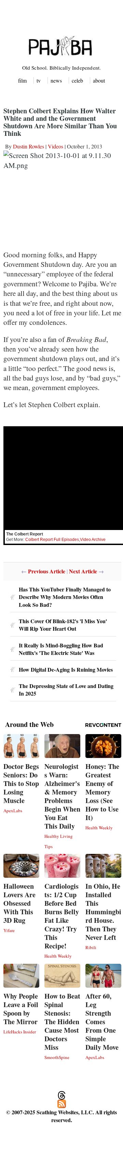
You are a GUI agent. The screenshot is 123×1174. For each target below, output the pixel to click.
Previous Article (46, 571)
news (56, 80)
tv (39, 80)
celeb (77, 80)
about (99, 80)
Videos (55, 146)
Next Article (83, 571)
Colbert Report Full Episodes (52, 539)
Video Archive (93, 539)
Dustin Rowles (28, 146)
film (22, 80)
